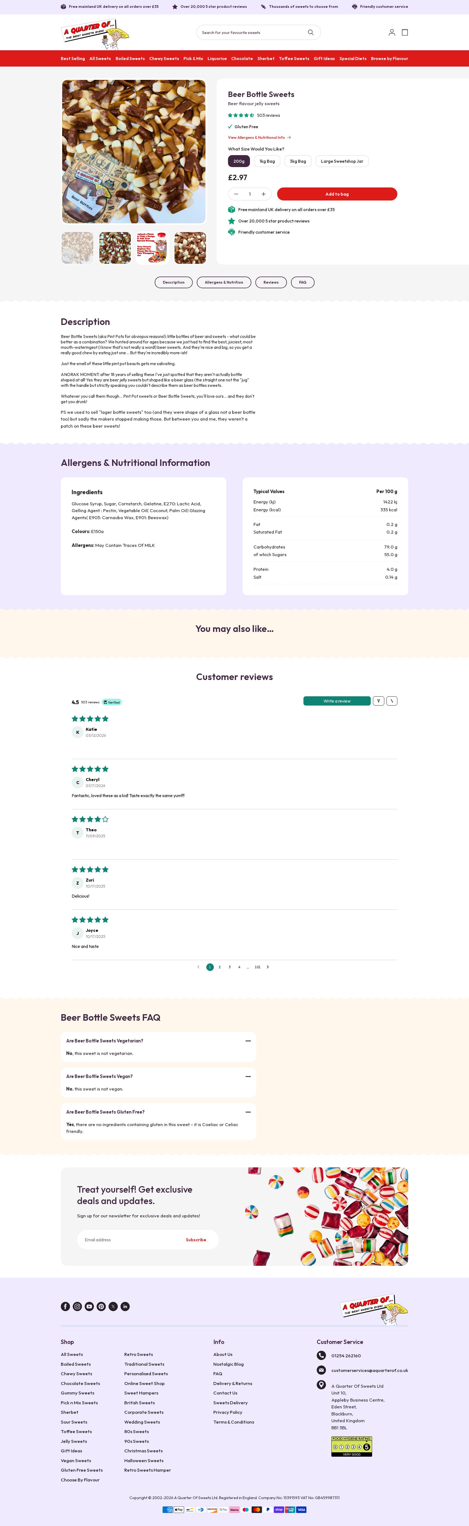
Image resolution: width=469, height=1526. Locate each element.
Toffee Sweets (294, 58)
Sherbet (266, 58)
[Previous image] (71, 151)
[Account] (392, 32)
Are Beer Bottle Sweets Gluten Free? (105, 1112)
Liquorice (217, 58)
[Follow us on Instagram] (77, 1308)
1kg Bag (267, 161)
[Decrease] (236, 194)
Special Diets (353, 58)
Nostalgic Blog (228, 1364)
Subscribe (196, 1239)
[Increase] (263, 194)
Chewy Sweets (164, 58)
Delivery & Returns (232, 1383)
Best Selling (73, 58)
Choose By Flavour (80, 1480)
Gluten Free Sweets (82, 1470)
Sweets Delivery (230, 1402)
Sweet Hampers (141, 1393)
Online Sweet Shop (144, 1383)
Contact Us (225, 1393)
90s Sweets (136, 1441)
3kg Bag (298, 161)
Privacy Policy (227, 1412)
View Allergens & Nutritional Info (256, 137)
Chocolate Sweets (80, 1383)
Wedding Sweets (142, 1422)
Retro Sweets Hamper (147, 1470)
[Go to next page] (269, 967)
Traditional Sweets (144, 1364)
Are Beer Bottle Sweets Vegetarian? (104, 1041)
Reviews (271, 282)
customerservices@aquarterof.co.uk (369, 1370)
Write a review (337, 701)
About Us (222, 1354)
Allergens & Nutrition (224, 282)
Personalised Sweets (146, 1373)
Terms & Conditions (233, 1422)
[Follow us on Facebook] (65, 1308)
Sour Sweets (74, 1422)
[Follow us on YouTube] (89, 1308)
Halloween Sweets (143, 1460)
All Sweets (100, 58)
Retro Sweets (138, 1354)
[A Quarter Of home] (95, 34)
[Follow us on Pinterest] (101, 1308)
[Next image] (195, 151)
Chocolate (242, 58)
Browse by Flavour (389, 58)
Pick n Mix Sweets (79, 1402)
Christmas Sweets (143, 1450)
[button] (241, 115)
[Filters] (378, 701)
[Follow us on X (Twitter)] (113, 1308)
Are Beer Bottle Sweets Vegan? (99, 1076)
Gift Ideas (324, 58)
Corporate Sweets (143, 1412)
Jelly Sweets (74, 1441)
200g (239, 161)
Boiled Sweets (130, 58)
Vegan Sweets (76, 1460)
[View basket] (405, 32)
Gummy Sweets (77, 1393)
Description (174, 282)
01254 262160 (346, 1355)
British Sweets (139, 1402)
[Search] (310, 32)
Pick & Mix (193, 58)
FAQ (302, 282)
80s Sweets (136, 1431)
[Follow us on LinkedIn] (125, 1308)
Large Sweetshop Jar (342, 161)
